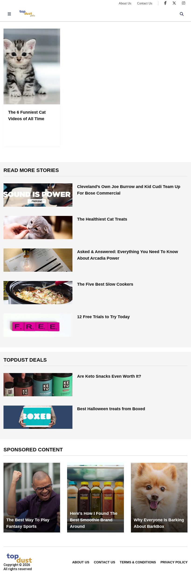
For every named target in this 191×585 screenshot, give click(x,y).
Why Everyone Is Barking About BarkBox (159, 523)
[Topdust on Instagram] (183, 3)
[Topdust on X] (174, 3)
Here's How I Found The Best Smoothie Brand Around (93, 520)
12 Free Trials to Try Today (103, 316)
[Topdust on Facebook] (165, 3)
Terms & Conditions (138, 562)
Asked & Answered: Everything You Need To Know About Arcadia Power (127, 255)
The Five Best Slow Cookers (105, 284)
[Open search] (182, 14)
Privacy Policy (174, 562)
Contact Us (144, 3)
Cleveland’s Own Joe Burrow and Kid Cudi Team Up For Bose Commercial (128, 189)
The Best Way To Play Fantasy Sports (27, 523)
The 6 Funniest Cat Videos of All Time (27, 115)
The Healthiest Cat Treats (102, 219)
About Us (125, 3)
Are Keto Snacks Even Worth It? (109, 376)
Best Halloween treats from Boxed (111, 409)
